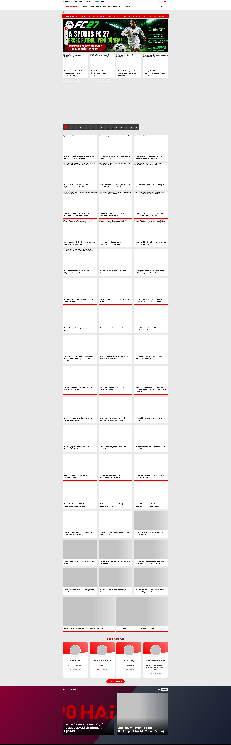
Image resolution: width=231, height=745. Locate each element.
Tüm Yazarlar (114, 681)
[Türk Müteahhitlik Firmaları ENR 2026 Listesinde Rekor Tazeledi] (116, 201)
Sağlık (109, 6)
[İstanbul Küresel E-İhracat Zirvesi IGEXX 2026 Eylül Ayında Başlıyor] (151, 577)
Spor (104, 6)
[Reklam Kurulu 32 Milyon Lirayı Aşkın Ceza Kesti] (80, 549)
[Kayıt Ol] (162, 7)
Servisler (127, 6)
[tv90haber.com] (71, 8)
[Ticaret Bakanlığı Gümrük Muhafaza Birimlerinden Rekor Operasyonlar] (151, 316)
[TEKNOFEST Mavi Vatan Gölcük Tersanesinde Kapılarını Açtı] (116, 230)
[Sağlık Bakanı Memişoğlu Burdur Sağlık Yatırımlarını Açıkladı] (151, 172)
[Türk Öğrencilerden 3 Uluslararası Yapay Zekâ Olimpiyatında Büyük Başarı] (151, 258)
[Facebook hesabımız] (157, 2)
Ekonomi (92, 6)
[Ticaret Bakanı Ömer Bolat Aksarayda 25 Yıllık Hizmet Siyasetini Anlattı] (75, 61)
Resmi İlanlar (117, 6)
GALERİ (68, 2)
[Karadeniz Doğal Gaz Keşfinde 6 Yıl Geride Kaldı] (116, 316)
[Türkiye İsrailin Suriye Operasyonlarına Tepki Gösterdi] (151, 520)
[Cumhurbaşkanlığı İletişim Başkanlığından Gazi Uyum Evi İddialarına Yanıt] (80, 230)
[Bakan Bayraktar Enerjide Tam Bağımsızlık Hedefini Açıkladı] (80, 577)
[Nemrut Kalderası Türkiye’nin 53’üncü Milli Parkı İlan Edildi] (116, 520)
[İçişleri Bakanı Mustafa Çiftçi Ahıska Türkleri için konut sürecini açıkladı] (151, 287)
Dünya (98, 6)
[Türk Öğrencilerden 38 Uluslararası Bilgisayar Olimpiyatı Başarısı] (80, 258)
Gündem (84, 6)
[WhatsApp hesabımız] (167, 2)
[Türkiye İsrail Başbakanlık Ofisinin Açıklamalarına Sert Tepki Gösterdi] (155, 61)
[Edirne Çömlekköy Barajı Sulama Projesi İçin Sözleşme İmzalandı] (116, 434)
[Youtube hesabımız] (165, 2)
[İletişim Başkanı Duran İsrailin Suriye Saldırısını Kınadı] (116, 577)
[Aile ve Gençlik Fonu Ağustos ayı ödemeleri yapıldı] (80, 316)
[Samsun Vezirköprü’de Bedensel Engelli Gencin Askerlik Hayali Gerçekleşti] (151, 549)
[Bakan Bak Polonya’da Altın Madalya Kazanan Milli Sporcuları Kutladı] (116, 406)
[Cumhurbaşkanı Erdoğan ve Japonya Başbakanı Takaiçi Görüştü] (116, 463)
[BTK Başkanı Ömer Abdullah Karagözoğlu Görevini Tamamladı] (89, 611)
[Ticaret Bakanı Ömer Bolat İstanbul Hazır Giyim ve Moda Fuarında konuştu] (151, 492)
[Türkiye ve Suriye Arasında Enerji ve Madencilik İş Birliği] (116, 492)
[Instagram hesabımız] (162, 2)
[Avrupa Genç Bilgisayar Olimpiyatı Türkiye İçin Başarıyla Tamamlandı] (80, 287)
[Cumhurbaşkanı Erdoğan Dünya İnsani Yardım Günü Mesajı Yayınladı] (151, 201)
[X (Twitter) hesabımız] (159, 2)
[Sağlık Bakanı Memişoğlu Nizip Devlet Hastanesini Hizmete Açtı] (151, 344)
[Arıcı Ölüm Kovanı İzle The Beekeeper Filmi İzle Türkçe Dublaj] (142, 693)
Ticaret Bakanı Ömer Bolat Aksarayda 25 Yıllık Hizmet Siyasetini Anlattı (111, 16)
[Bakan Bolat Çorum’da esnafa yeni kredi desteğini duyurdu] (116, 375)
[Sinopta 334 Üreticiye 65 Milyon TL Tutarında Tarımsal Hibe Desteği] (80, 201)
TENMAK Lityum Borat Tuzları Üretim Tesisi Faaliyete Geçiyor (163, 16)
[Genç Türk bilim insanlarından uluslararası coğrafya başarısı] (151, 230)
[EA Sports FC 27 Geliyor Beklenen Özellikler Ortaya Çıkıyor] (115, 35)
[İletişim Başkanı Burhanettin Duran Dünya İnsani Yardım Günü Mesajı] (80, 520)
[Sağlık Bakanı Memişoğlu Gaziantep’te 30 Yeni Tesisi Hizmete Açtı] (116, 344)
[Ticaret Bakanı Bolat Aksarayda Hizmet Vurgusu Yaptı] (142, 611)
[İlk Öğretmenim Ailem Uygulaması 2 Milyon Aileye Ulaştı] (151, 434)
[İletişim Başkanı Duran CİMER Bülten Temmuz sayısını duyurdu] (116, 258)
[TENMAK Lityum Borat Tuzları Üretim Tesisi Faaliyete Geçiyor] (102, 61)
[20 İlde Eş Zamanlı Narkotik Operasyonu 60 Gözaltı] (116, 287)
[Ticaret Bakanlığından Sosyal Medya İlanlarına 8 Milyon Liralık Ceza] (128, 61)
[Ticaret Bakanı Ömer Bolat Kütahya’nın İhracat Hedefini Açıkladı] (80, 406)
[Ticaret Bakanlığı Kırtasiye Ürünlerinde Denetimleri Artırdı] (80, 463)
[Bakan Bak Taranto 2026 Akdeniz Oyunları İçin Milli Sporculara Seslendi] (80, 492)
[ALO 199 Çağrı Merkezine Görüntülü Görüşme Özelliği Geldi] (80, 434)
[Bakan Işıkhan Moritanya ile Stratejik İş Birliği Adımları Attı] (151, 463)
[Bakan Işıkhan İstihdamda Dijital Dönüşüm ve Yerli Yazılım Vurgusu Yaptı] (116, 172)
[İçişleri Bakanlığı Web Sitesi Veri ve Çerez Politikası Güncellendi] (80, 375)
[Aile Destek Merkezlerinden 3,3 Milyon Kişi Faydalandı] (116, 549)
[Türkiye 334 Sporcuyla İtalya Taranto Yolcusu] (151, 406)
